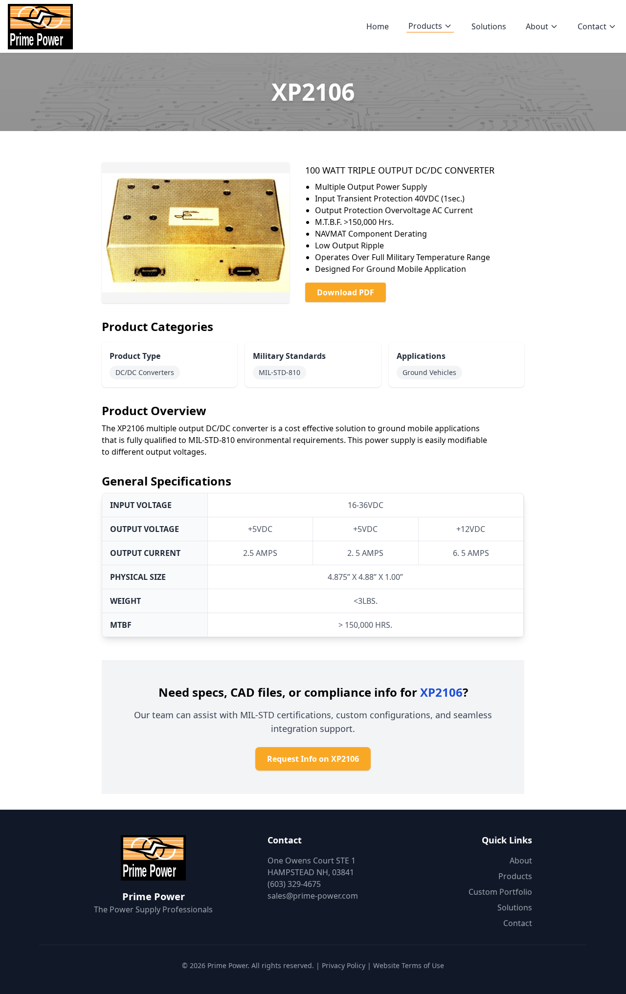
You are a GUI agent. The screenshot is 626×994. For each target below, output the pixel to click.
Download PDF (345, 292)
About (537, 26)
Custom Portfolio (500, 891)
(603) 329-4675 (294, 884)
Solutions (488, 26)
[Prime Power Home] (40, 26)
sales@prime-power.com (313, 895)
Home (377, 26)
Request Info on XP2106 (313, 758)
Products (425, 26)
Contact (592, 26)
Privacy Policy (343, 965)
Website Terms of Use (408, 965)
